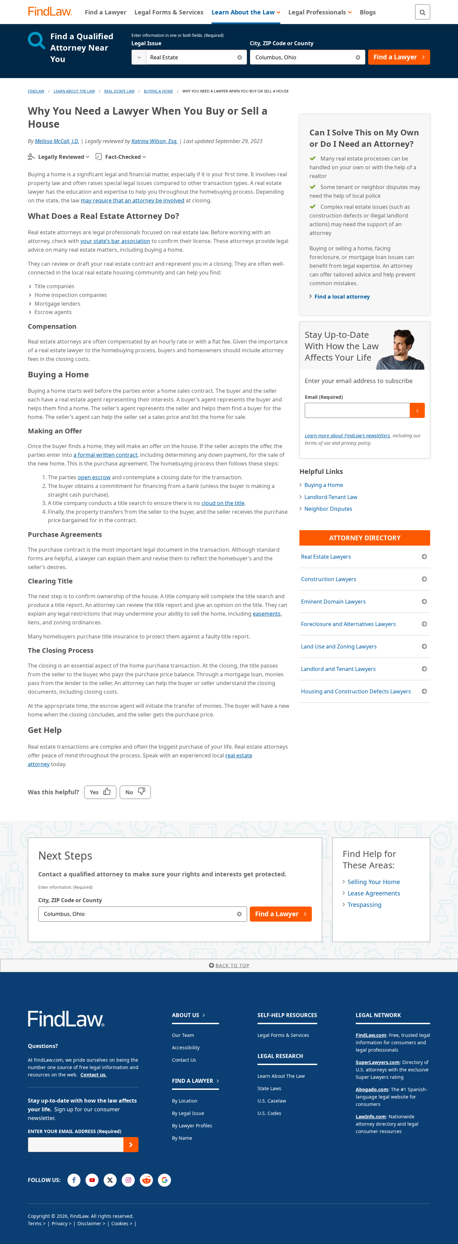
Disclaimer (89, 1223)
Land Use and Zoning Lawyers (339, 646)
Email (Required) (324, 397)
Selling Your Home (374, 882)
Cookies (119, 1223)
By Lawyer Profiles (192, 1125)
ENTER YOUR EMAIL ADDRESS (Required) (74, 1131)
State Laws (269, 1088)
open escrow (94, 477)
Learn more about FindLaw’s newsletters (347, 435)
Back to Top (232, 965)
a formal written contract (105, 454)
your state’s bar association (115, 241)
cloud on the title (223, 503)
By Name (182, 1138)
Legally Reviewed (61, 157)
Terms (35, 1223)
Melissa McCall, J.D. (57, 141)
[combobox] (189, 57)
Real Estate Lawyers (326, 556)
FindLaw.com (371, 1035)
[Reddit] (146, 1180)
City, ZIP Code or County (281, 43)
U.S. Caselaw (271, 1101)
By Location (184, 1101)
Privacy (59, 1223)
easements (267, 613)
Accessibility (185, 1047)
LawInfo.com (371, 1116)
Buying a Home (158, 91)
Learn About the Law (281, 1076)
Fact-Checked (123, 157)
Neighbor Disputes (328, 508)
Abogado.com (372, 1089)
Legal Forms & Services (283, 1035)
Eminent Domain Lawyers (333, 601)
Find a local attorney (342, 296)
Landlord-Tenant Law (330, 497)
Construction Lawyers (328, 579)
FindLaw (36, 91)
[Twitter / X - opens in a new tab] (110, 1180)
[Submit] (417, 410)
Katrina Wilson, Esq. (154, 141)
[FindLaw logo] (52, 12)
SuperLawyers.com (378, 1062)
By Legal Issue (188, 1113)
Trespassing (365, 904)
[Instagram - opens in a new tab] (128, 1180)
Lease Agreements (374, 893)
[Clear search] (239, 57)
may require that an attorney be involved (132, 200)
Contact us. (93, 1074)
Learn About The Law (74, 91)
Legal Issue (146, 43)
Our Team (183, 1035)
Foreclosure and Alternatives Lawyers (348, 624)
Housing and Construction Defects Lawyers (356, 691)
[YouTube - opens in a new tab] (92, 1180)
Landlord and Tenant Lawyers (338, 669)
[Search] (422, 11)
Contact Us (184, 1060)
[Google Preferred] (164, 1180)
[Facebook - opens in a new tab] (73, 1180)
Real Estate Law (119, 91)
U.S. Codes (269, 1113)
